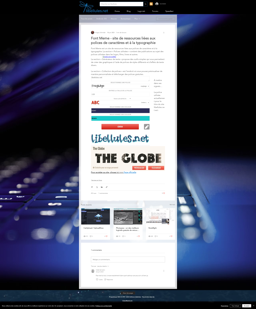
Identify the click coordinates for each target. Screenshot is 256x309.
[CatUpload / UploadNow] (95, 216)
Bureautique (125, 19)
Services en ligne (96, 180)
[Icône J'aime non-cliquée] (97, 279)
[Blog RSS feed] (151, 4)
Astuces (114, 19)
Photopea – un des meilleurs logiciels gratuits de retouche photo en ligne (127, 229)
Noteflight (152, 228)
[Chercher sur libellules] (145, 4)
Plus (136, 19)
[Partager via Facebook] (92, 187)
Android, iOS (101, 19)
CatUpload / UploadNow (94, 228)
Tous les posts (86, 19)
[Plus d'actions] (164, 32)
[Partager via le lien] (107, 187)
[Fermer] (253, 305)
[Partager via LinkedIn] (102, 187)
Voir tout (172, 204)
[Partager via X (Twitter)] (97, 187)
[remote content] (128, 57)
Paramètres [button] (224, 306)
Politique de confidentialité (103, 306)
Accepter (247, 306)
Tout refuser (235, 306)
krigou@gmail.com (127, 300)
